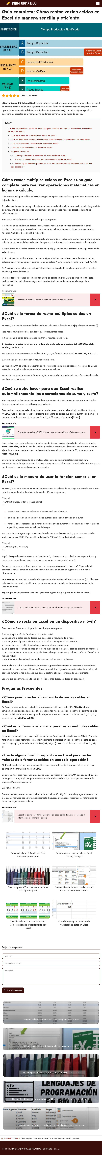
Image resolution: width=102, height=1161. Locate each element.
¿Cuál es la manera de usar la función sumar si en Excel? (35, 143)
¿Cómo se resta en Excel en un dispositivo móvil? (31, 147)
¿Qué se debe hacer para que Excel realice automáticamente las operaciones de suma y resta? (51, 139)
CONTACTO (47, 1149)
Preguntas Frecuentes (20, 151)
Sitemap (57, 1149)
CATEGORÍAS (14, 1149)
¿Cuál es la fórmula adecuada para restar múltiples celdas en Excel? (44, 159)
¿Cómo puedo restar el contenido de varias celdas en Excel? (41, 155)
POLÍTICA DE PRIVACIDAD (31, 1149)
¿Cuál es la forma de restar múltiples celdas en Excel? (33, 135)
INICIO (5, 1149)
